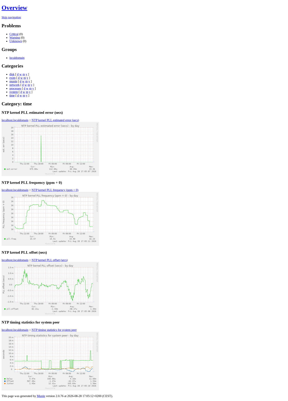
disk (11, 74)
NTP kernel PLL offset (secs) (50, 260)
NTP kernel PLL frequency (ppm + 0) (55, 190)
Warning (14, 37)
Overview (14, 7)
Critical (13, 34)
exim (12, 77)
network (14, 85)
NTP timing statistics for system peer (54, 330)
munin (13, 81)
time (12, 95)
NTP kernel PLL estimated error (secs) (55, 120)
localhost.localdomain (15, 120)
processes (15, 88)
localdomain (16, 57)
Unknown (15, 41)
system (13, 92)
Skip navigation (11, 17)
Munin (41, 396)
